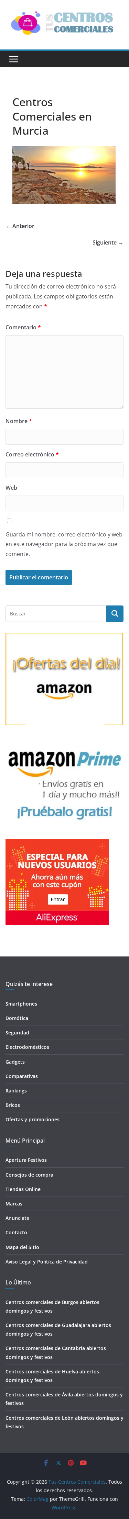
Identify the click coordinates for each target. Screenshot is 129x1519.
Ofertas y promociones (33, 1119)
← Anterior (20, 226)
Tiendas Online (23, 1189)
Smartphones (21, 1003)
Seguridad (17, 1032)
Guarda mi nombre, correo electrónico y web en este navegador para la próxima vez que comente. (64, 544)
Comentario (23, 327)
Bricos (13, 1105)
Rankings (16, 1090)
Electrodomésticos (27, 1047)
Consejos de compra (29, 1174)
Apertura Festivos (26, 1160)
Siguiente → (108, 242)
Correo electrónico (32, 454)
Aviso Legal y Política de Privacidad (47, 1261)
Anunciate (17, 1218)
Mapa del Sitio (22, 1247)
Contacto (16, 1232)
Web (11, 487)
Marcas (14, 1203)
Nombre (19, 421)
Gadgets (15, 1061)
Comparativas (22, 1076)
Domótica (17, 1018)
